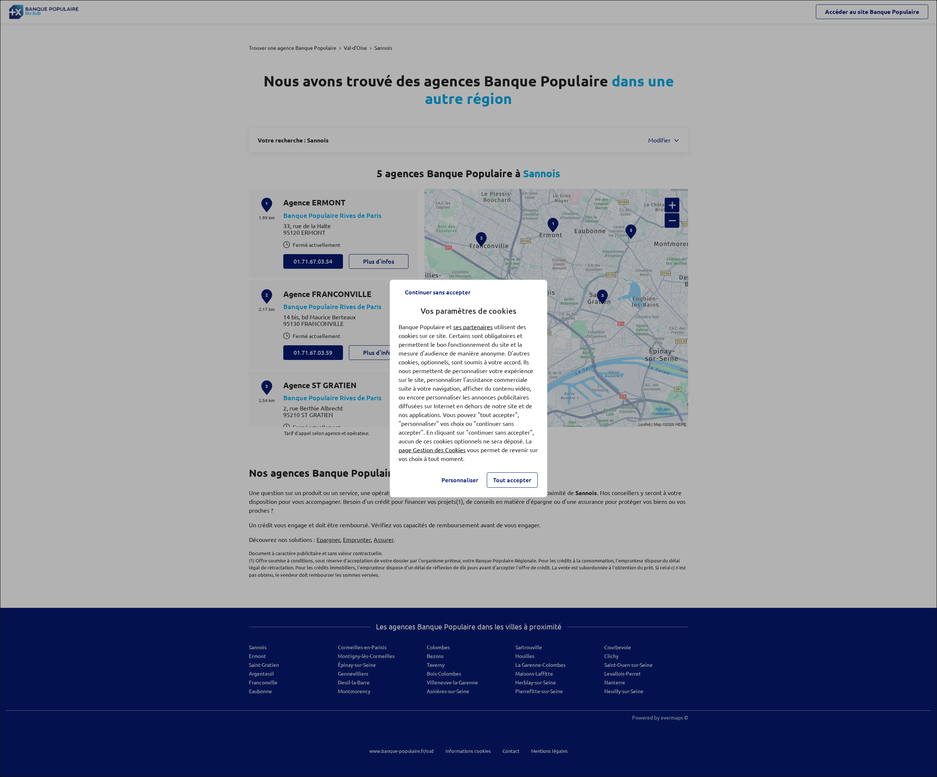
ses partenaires (473, 327)
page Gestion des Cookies (432, 450)
